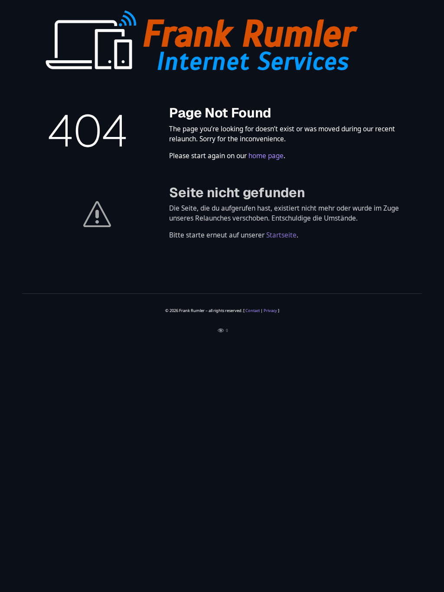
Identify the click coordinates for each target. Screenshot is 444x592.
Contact (252, 310)
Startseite (281, 235)
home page (266, 155)
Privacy (270, 310)
